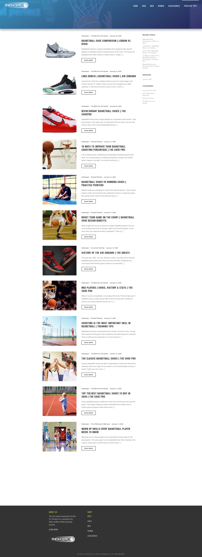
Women (161, 5)
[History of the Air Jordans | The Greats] (59, 260)
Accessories (174, 5)
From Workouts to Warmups (100, 424)
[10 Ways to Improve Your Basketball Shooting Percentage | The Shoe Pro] (59, 154)
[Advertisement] (151, 145)
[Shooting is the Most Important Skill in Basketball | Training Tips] (59, 331)
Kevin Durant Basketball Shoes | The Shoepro (104, 112)
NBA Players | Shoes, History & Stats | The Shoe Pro (107, 289)
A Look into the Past (97, 248)
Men (152, 5)
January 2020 (147, 79)
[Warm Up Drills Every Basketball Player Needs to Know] (59, 436)
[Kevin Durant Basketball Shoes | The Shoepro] (59, 119)
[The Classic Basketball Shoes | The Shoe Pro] (59, 366)
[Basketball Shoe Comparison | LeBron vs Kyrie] (59, 48)
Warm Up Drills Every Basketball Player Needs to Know (106, 430)
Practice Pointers (96, 142)
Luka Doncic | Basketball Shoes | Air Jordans (109, 76)
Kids (144, 5)
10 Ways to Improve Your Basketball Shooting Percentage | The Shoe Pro (104, 147)
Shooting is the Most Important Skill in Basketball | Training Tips (106, 324)
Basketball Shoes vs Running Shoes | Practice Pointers (104, 183)
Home (135, 5)
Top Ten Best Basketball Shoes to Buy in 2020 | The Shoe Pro (106, 394)
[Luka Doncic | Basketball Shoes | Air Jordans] (59, 84)
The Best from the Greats (99, 36)
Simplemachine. (119, 554)
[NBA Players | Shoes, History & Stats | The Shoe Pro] (59, 295)
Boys (89, 516)
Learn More (53, 529)
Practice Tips (190, 5)
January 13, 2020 (110, 142)
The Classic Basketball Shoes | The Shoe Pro (109, 358)
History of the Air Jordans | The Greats (106, 252)
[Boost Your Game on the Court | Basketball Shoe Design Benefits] (59, 225)
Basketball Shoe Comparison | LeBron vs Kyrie (106, 42)
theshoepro (85, 36)
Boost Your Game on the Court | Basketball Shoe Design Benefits (108, 218)
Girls (90, 521)
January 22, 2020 (116, 36)
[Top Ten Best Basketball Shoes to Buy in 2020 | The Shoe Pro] (59, 401)
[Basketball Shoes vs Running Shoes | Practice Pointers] (59, 189)
